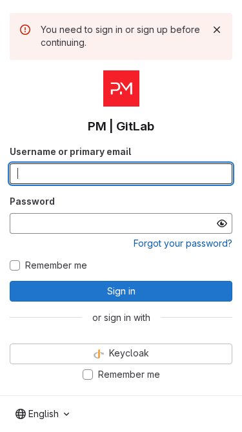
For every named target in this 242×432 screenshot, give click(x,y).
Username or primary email (70, 151)
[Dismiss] (217, 29)
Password (32, 201)
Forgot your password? (183, 243)
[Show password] (222, 223)
